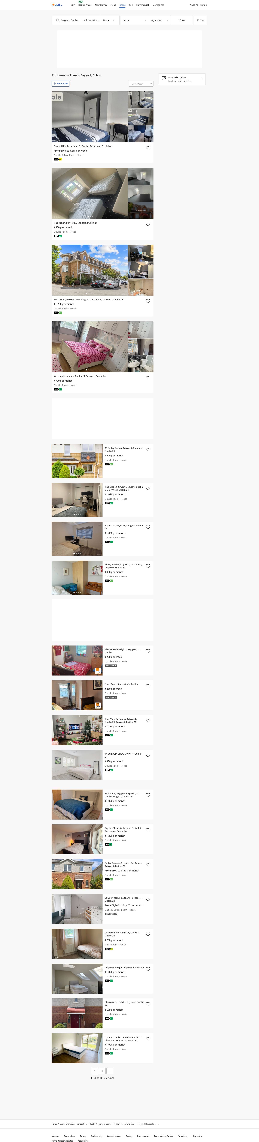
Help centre (197, 1136)
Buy (73, 4)
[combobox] (86, 20)
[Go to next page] (110, 1071)
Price (126, 20)
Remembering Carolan (163, 1136)
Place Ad (194, 5)
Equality (129, 1136)
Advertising (183, 1136)
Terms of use (69, 1136)
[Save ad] (148, 148)
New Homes (101, 4)
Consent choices (114, 1136)
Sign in (203, 4)
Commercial (142, 4)
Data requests (143, 1136)
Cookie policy (96, 1136)
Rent (113, 4)
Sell (131, 4)
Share (122, 4)
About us (55, 1136)
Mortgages (158, 5)
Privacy (83, 1136)
